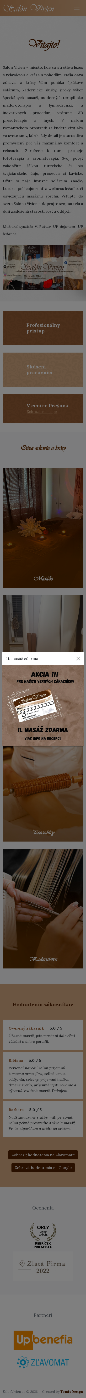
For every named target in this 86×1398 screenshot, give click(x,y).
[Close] (78, 658)
